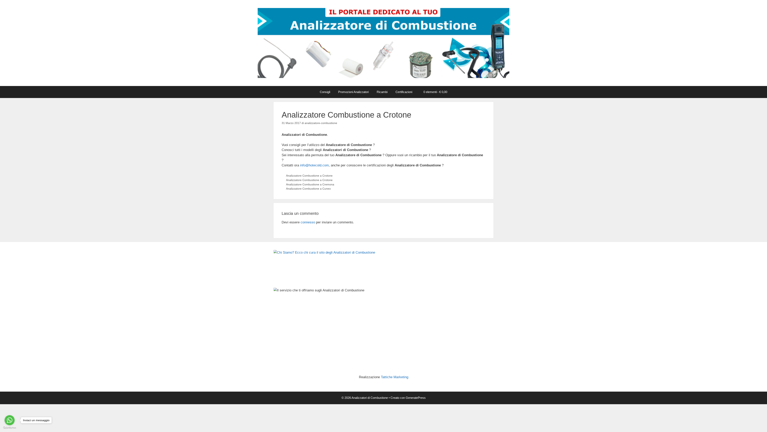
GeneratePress (416, 397)
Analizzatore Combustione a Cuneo (308, 188)
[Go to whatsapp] (10, 420)
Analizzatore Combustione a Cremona (310, 184)
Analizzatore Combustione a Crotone (309, 175)
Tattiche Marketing (394, 377)
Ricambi (382, 92)
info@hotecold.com (314, 165)
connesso (308, 222)
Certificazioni (403, 92)
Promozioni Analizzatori (353, 92)
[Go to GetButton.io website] (9, 428)
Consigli (325, 92)
